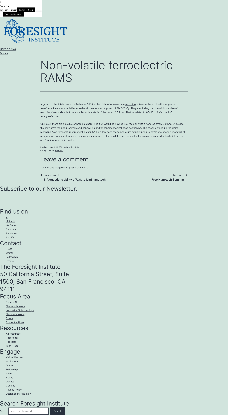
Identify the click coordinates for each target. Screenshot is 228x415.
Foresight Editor (73, 147)
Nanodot (59, 150)
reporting (130, 104)
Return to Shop (26, 10)
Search (3, 411)
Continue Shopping (13, 14)
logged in (60, 167)
